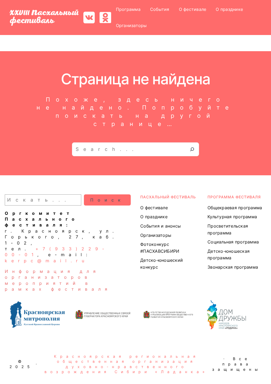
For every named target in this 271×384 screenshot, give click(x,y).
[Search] (192, 149)
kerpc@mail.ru (46, 260)
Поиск (107, 200)
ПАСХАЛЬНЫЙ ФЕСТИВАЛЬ (168, 197)
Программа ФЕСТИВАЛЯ (234, 197)
